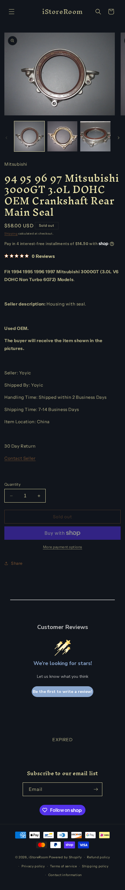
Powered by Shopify (65, 857)
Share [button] (17, 563)
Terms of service (63, 866)
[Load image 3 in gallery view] (95, 136)
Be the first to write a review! (62, 691)
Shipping (11, 233)
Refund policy (98, 857)
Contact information (65, 875)
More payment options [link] (62, 547)
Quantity (12, 484)
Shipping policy (95, 866)
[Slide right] (118, 137)
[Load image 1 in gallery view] (29, 136)
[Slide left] (6, 137)
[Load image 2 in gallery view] (62, 136)
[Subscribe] (95, 789)
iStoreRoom (38, 857)
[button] (11, 11)
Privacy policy (33, 866)
